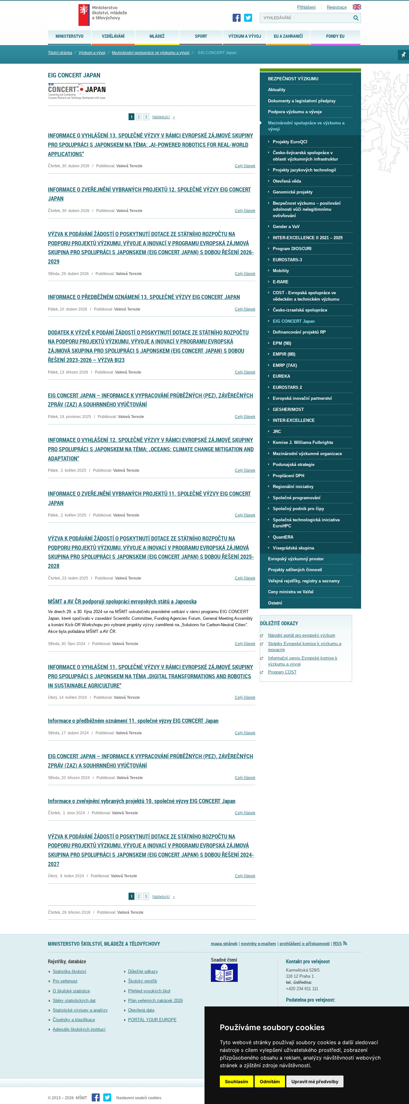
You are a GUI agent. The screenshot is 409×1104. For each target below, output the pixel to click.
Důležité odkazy (143, 971)
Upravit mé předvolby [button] (314, 1081)
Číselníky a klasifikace (74, 1019)
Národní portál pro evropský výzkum (301, 635)
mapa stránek (224, 943)
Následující (161, 117)
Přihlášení (306, 7)
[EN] (357, 8)
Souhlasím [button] (236, 1081)
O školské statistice (71, 991)
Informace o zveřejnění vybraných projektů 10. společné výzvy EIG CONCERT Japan (141, 801)
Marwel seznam (403, 55)
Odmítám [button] (270, 1081)
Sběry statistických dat (74, 1000)
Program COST (282, 672)
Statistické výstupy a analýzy (80, 1010)
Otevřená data (141, 1010)
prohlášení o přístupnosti (305, 943)
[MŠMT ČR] (103, 15)
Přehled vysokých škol (149, 991)
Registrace (337, 7)
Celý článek (245, 166)
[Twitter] (248, 18)
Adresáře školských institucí (79, 1029)
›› (174, 117)
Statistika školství (69, 971)
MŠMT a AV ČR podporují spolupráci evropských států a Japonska (122, 601)
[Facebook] (237, 18)
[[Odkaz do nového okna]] (224, 980)
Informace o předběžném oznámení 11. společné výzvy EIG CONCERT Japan (133, 720)
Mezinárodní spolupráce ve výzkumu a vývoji (150, 53)
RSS (337, 943)
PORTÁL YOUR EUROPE (152, 1019)
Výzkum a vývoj (92, 53)
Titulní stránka (60, 53)
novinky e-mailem (258, 943)
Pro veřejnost (65, 981)
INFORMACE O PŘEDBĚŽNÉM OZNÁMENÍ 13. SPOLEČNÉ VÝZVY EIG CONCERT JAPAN (144, 297)
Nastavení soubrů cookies (138, 1098)
